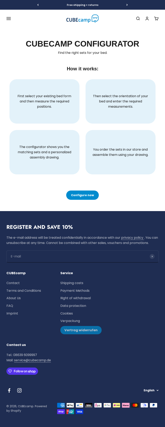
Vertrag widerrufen (81, 330)
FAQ (9, 305)
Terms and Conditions (23, 290)
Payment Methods (75, 290)
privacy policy (132, 237)
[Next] (127, 5)
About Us (13, 298)
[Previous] (38, 5)
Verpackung (70, 321)
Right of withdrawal (75, 298)
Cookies (66, 313)
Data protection (73, 305)
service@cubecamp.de (32, 360)
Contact (13, 283)
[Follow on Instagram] (19, 390)
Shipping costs (71, 283)
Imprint (12, 313)
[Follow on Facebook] (9, 390)
